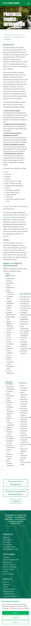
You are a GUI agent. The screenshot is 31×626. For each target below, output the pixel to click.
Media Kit (6, 537)
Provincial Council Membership (15, 483)
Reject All (15, 622)
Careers (5, 571)
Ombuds (15, 501)
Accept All (15, 613)
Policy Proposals (8, 574)
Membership (7, 562)
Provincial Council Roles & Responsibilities (15, 492)
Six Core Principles (9, 594)
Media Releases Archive (10, 549)
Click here (6, 206)
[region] (15, 612)
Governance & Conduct (10, 596)
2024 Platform (7, 540)
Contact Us (6, 584)
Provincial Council (8, 589)
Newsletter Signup (9, 547)
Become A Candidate (9, 567)
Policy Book (7, 542)
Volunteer (6, 557)
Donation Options (9, 569)
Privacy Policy (7, 544)
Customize (15, 617)
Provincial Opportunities (11, 560)
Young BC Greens (8, 564)
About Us (6, 582)
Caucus (5, 587)
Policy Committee (8, 591)
